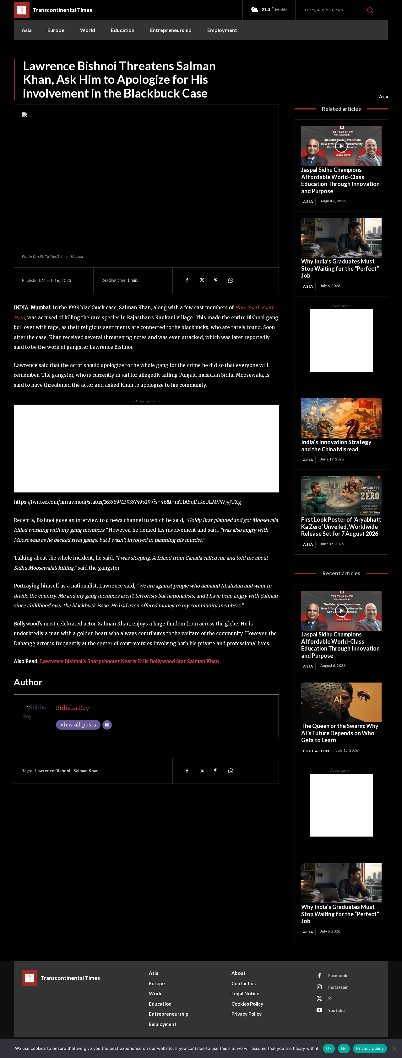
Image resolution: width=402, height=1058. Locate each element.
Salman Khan (86, 770)
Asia (383, 96)
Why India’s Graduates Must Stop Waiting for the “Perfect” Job (340, 268)
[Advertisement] (146, 448)
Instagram (338, 987)
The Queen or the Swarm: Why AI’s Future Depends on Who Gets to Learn (339, 732)
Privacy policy (370, 1048)
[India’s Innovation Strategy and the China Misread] (341, 418)
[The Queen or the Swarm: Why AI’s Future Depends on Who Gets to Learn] (341, 703)
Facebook (337, 975)
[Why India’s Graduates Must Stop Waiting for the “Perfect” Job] (341, 238)
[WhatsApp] (230, 280)
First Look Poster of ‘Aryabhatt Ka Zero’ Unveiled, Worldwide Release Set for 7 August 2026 (341, 526)
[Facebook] (187, 280)
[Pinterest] (215, 280)
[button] (370, 10)
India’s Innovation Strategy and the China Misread (336, 446)
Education (316, 750)
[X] (201, 280)
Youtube (336, 1010)
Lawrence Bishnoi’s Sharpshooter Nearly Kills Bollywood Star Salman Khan (129, 661)
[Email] (107, 725)
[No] (394, 1048)
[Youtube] (319, 1010)
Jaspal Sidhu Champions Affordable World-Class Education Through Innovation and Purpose (340, 180)
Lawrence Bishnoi (52, 770)
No (344, 1048)
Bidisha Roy (72, 707)
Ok (329, 1048)
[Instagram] (319, 987)
